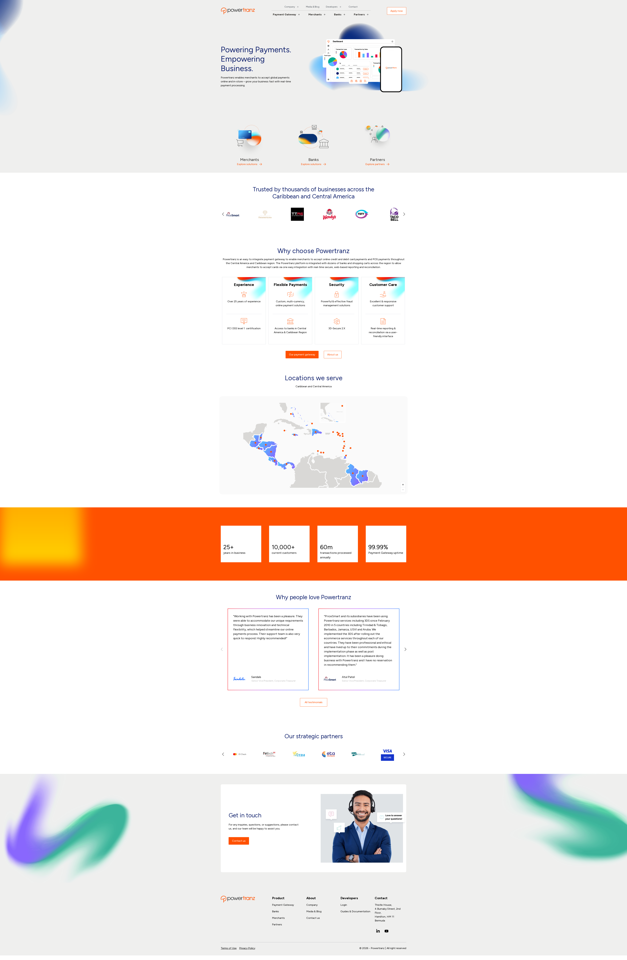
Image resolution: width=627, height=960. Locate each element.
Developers (332, 6)
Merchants (315, 14)
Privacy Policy (247, 948)
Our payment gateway (302, 354)
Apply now (396, 10)
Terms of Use (229, 948)
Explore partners (375, 164)
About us (332, 354)
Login (343, 904)
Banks (337, 14)
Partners (359, 14)
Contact (353, 6)
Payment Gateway (284, 14)
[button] (404, 214)
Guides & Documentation (355, 911)
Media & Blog (312, 6)
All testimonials (313, 702)
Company (289, 6)
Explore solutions (247, 164)
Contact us (239, 840)
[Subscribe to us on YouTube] (386, 931)
